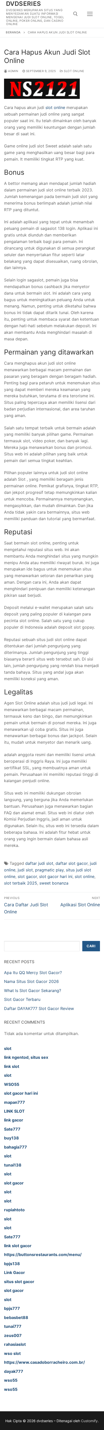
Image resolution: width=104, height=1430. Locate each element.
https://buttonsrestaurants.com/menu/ (43, 1254)
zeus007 (13, 1335)
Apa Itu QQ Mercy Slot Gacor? (33, 972)
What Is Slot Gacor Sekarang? (32, 990)
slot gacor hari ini (55, 876)
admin (12, 71)
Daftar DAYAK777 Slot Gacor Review (39, 1008)
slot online (55, 107)
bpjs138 (12, 1263)
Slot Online (73, 71)
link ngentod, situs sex (26, 1057)
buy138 (11, 1137)
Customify (89, 1421)
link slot (11, 1066)
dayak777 (13, 1371)
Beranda (13, 32)
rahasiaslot (15, 1344)
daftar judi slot (39, 863)
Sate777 (12, 1129)
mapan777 (14, 1102)
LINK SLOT (14, 1111)
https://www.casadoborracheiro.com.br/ (44, 1362)
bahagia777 (15, 1147)
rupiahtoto (14, 1209)
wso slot (12, 1353)
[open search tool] (75, 14)
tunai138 (12, 1165)
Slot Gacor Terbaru (22, 999)
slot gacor (27, 876)
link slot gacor (18, 1245)
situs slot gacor (19, 1281)
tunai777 (12, 1326)
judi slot (25, 869)
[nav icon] (90, 14)
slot (7, 1048)
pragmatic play (49, 869)
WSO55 (11, 1084)
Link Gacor (14, 1272)
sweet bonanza (53, 883)
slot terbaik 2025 (20, 883)
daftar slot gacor (72, 863)
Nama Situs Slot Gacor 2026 (31, 981)
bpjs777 (12, 1308)
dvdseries (23, 3)
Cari (91, 946)
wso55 (10, 1380)
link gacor (13, 1120)
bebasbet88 (16, 1317)
